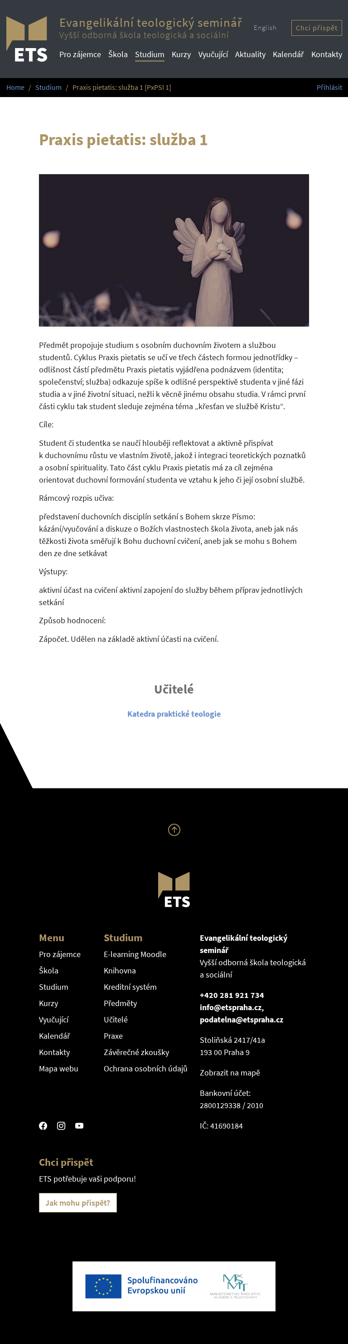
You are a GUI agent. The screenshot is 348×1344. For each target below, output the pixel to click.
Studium (149, 54)
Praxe (113, 1036)
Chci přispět (317, 28)
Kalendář (288, 54)
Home (15, 87)
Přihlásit (329, 87)
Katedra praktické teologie (174, 714)
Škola (118, 54)
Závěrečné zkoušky (136, 1052)
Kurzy (181, 54)
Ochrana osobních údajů (146, 1068)
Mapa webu (58, 1068)
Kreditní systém (130, 987)
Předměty (120, 1003)
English (265, 27)
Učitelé (116, 1019)
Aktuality (250, 54)
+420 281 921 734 (232, 995)
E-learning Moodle (135, 954)
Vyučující (213, 54)
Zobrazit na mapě (230, 1072)
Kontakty (326, 54)
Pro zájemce (80, 54)
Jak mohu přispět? (77, 1202)
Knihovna (120, 970)
